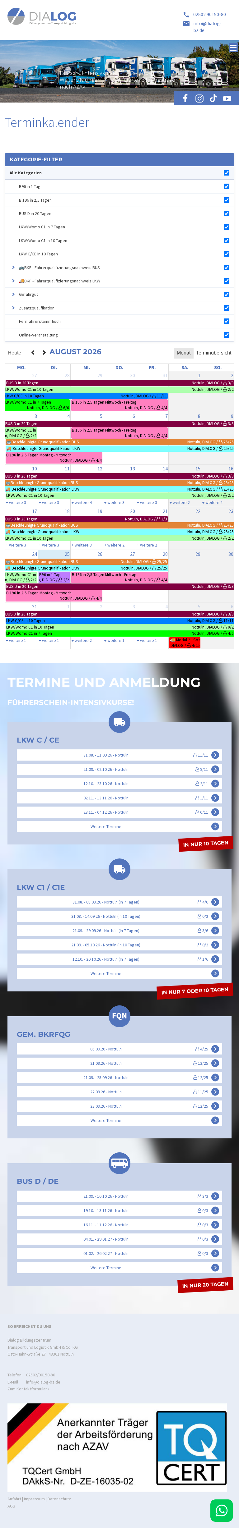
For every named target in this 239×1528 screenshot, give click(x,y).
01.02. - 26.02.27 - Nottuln (151, 1253)
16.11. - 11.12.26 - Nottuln (151, 1224)
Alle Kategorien (26, 173)
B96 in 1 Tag (29, 186)
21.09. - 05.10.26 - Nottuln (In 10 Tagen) (145, 944)
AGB (11, 1506)
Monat (183, 352)
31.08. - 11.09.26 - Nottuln (151, 754)
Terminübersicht (213, 352)
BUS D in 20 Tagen (35, 213)
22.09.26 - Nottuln (154, 1092)
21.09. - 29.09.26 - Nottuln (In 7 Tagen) (146, 930)
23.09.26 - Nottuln (154, 1106)
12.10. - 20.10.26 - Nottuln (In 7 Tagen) (146, 959)
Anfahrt (14, 1499)
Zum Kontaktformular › (28, 1389)
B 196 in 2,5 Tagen (35, 200)
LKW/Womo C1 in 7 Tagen (42, 227)
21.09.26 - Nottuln (154, 1063)
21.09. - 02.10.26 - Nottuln (151, 769)
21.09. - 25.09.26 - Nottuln (151, 1077)
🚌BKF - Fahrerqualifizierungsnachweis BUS (59, 267)
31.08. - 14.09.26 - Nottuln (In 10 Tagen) (145, 916)
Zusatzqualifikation (36, 308)
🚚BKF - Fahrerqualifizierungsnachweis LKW (59, 281)
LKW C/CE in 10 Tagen (38, 254)
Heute (14, 352)
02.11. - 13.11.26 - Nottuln (151, 797)
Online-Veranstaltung (38, 335)
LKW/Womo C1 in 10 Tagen (43, 240)
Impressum (34, 1499)
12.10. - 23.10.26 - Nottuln (151, 783)
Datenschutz (59, 1499)
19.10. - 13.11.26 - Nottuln (151, 1210)
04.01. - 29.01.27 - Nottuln (151, 1238)
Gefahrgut (28, 294)
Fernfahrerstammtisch (40, 321)
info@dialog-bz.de (43, 1382)
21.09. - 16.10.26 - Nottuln (151, 1196)
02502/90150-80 (40, 1375)
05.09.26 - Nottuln (154, 1049)
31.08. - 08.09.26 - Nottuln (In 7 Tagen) (146, 901)
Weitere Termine (155, 826)
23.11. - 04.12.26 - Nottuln (151, 812)
